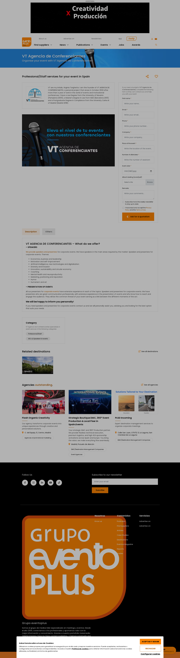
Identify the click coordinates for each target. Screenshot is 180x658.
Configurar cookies (150, 654)
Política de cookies (80, 649)
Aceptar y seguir (150, 641)
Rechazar (150, 648)
